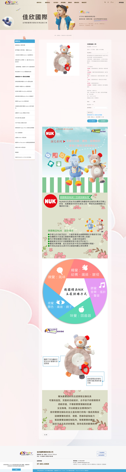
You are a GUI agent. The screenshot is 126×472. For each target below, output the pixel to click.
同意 (16, 469)
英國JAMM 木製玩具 (20, 147)
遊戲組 (17, 152)
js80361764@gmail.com (84, 462)
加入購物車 (92, 120)
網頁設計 (86, 470)
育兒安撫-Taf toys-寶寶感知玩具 (23, 71)
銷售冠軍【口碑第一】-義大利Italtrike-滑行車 (24, 60)
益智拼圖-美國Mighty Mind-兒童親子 (24, 96)
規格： (88, 101)
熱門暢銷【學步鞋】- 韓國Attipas (23, 50)
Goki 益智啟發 (18, 132)
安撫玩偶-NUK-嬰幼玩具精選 (66, 35)
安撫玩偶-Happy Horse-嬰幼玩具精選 (24, 127)
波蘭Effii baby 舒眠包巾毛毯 (22, 113)
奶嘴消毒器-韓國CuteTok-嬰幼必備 (24, 81)
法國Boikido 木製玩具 (20, 137)
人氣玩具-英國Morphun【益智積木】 (24, 55)
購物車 (70, 2)
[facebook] (101, 452)
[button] (105, 2)
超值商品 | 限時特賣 (20, 45)
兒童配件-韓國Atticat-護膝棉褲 (23, 86)
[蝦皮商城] (101, 455)
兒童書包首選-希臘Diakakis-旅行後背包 (24, 107)
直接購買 (103, 120)
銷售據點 (63, 2)
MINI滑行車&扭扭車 (20, 117)
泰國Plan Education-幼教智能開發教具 (25, 142)
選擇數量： (89, 107)
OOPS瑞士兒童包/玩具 (21, 122)
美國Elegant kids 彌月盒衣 (22, 101)
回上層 (45, 434)
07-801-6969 (43, 464)
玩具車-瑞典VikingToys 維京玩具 (23, 91)
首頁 (55, 35)
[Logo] (11, 2)
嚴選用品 (58, 35)
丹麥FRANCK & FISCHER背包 (23, 157)
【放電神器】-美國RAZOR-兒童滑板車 (25, 66)
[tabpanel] (63, 15)
